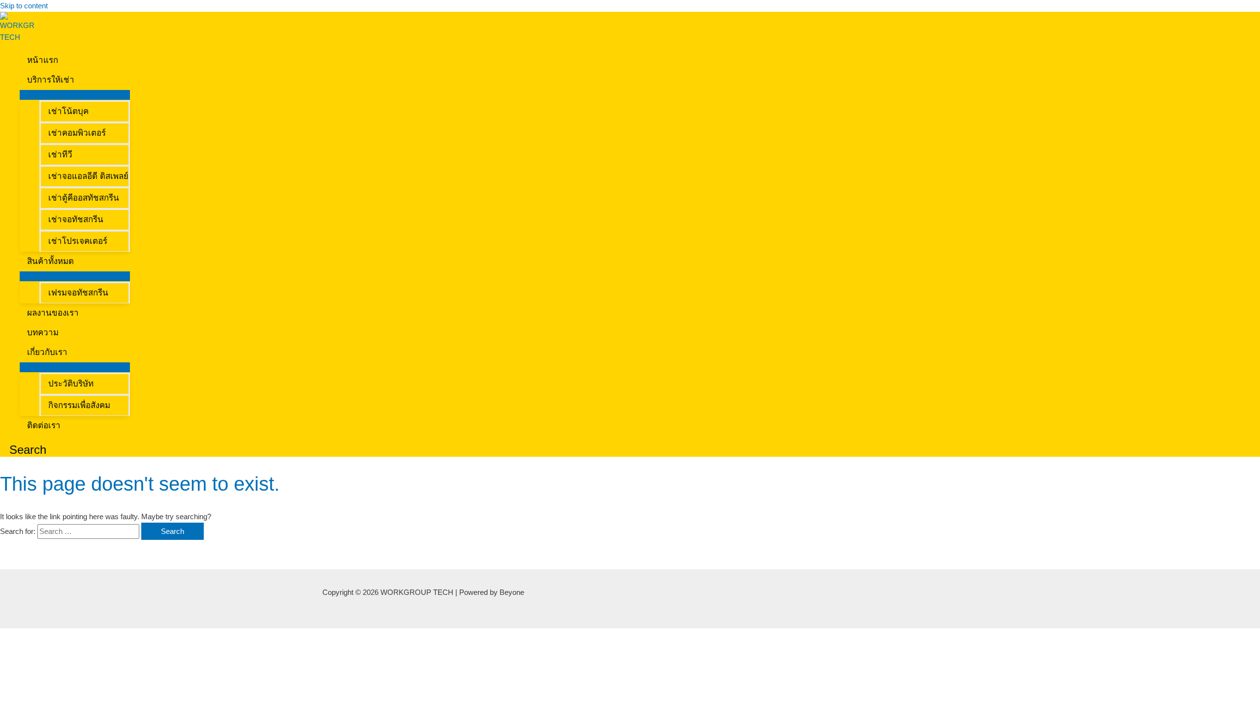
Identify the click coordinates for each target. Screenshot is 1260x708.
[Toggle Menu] (75, 95)
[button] (78, 80)
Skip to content (24, 5)
